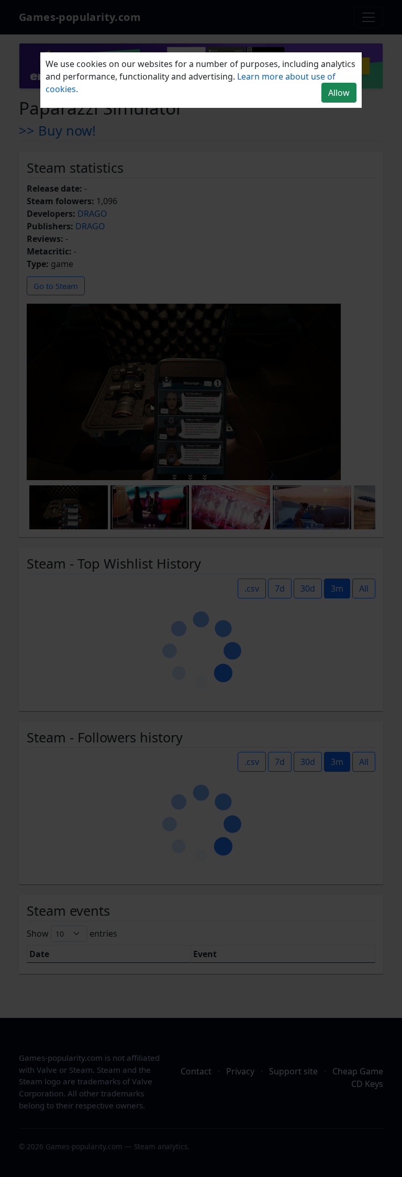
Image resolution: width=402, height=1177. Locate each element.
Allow (339, 92)
